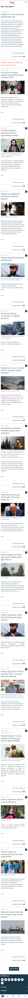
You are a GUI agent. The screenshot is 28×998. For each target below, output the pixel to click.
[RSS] (22, 979)
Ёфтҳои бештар (14, 968)
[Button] (19, 53)
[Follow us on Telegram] (18, 979)
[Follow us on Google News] (2, 979)
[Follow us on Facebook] (5, 979)
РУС (19, 996)
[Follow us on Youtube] (9, 979)
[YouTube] (13, 996)
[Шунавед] (7, 996)
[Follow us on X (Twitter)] (15, 979)
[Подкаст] (2, 983)
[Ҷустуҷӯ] (24, 996)
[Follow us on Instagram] (12, 979)
